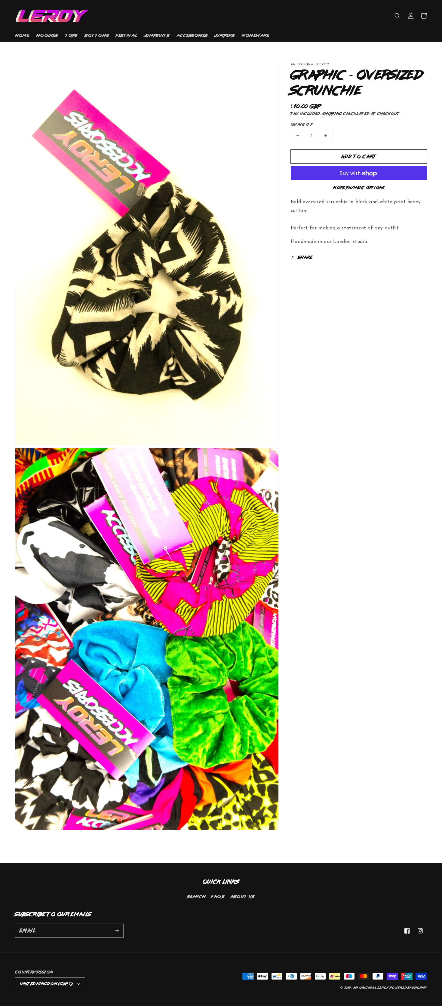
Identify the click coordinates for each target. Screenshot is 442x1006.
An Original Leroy (371, 987)
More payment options (358, 188)
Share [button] (305, 257)
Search (196, 896)
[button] (397, 16)
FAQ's (217, 896)
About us (242, 896)
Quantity (302, 124)
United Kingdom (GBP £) (46, 983)
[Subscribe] (116, 930)
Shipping (332, 114)
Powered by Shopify (408, 987)
